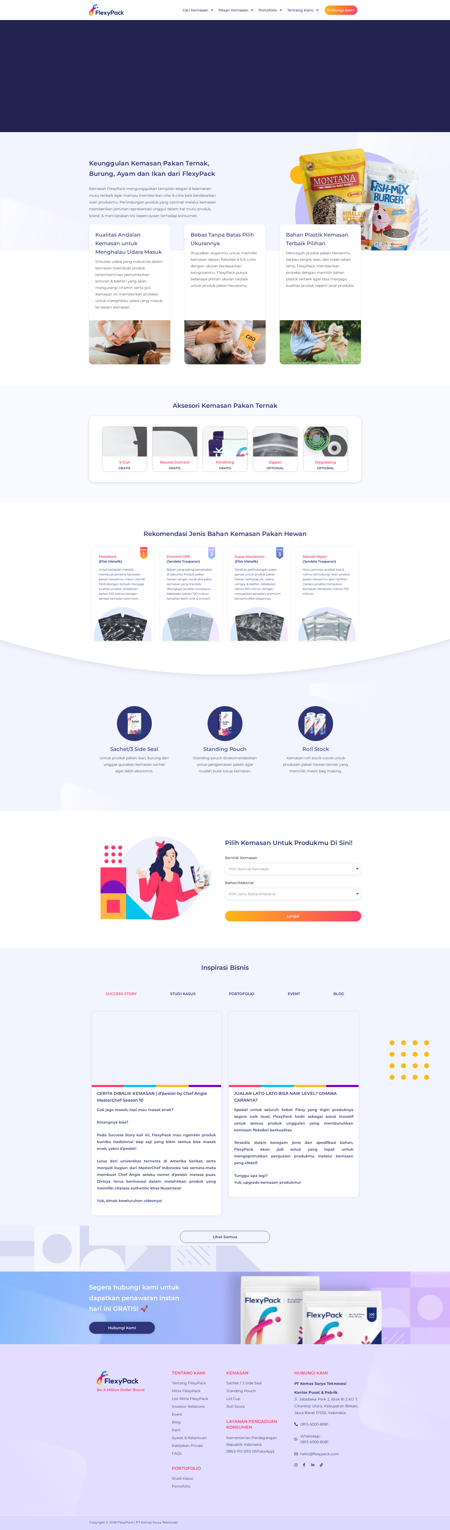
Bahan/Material (239, 882)
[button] (225, 1237)
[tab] (121, 994)
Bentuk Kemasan (241, 857)
